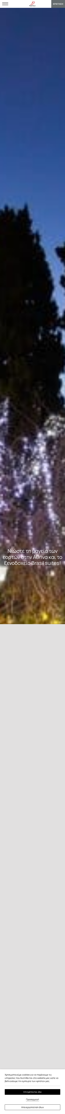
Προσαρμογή (32, 1099)
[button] (5, 3)
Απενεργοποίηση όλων (32, 1107)
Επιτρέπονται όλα (32, 1091)
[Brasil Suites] (32, 4)
